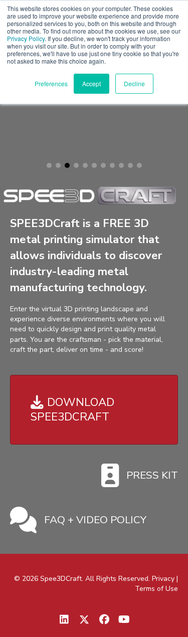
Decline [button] (134, 83)
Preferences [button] (51, 83)
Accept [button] (91, 83)
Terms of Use (156, 588)
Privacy (163, 578)
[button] (49, 165)
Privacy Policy (26, 38)
